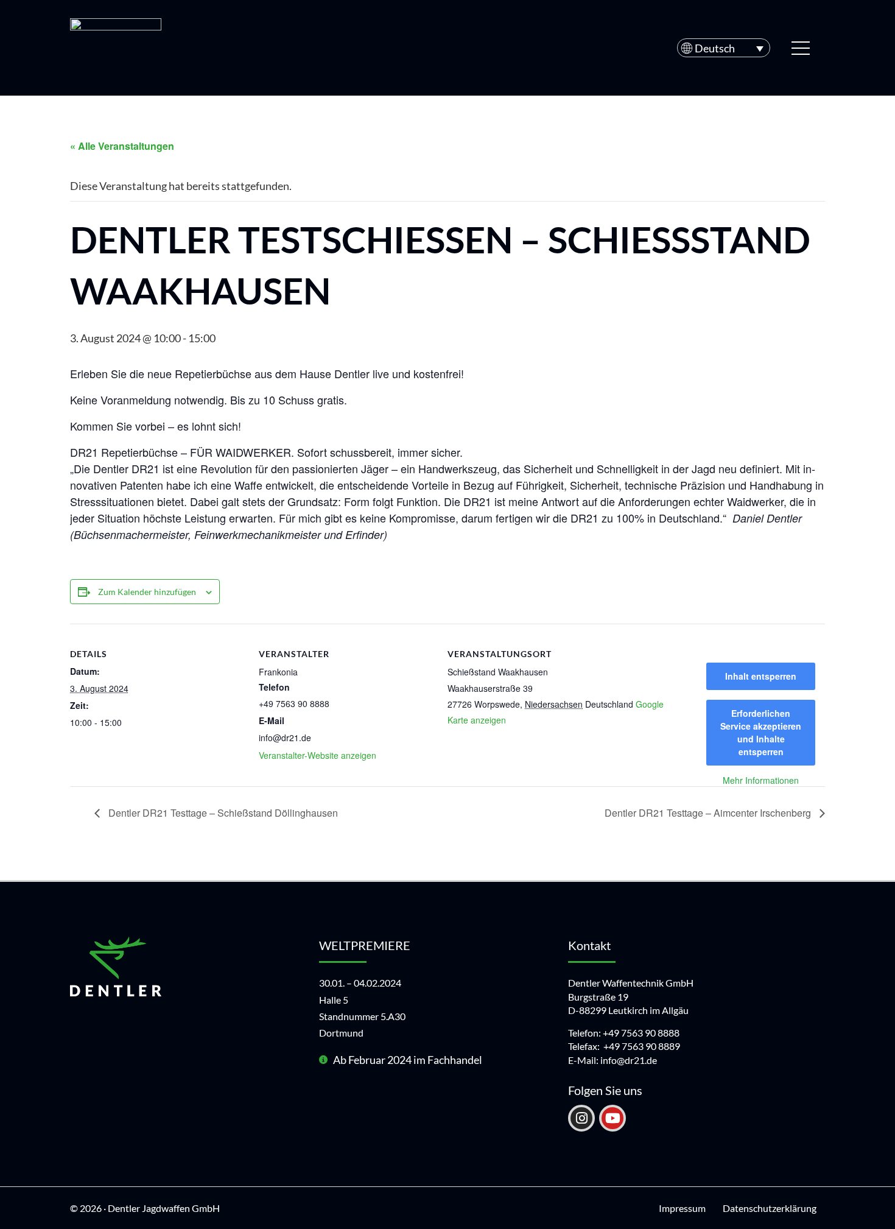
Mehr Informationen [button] (761, 780)
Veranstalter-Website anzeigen (317, 755)
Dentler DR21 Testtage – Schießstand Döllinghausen (222, 813)
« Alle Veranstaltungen (122, 146)
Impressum (682, 1208)
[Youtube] (612, 1118)
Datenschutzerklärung (769, 1208)
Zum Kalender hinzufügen (147, 591)
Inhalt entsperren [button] (760, 676)
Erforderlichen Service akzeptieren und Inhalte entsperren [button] (760, 732)
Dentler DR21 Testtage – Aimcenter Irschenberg (709, 813)
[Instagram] (581, 1118)
